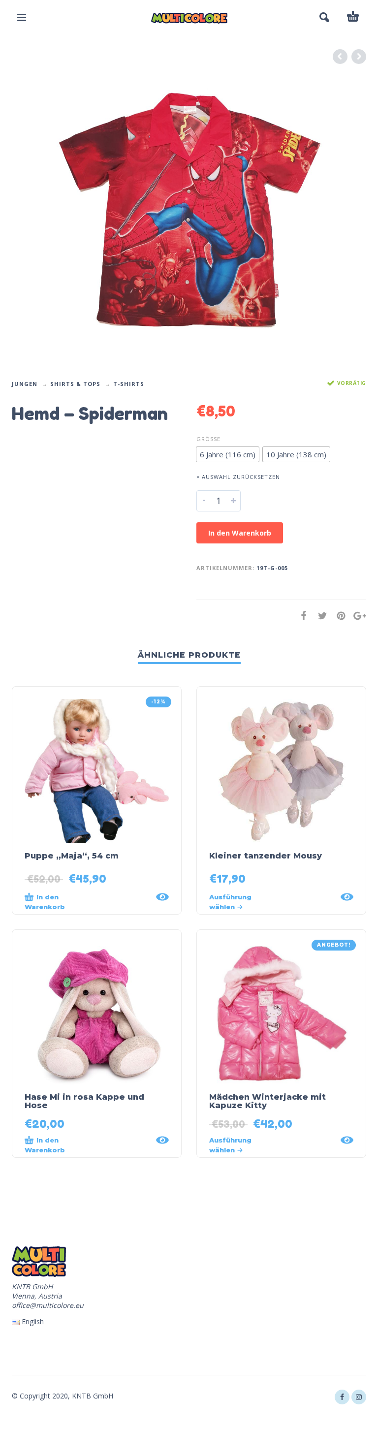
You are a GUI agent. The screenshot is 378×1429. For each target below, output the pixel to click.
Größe (208, 439)
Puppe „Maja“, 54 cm (72, 855)
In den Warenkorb (239, 533)
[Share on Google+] (356, 615)
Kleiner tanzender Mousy (265, 855)
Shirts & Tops (75, 383)
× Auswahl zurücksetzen (238, 476)
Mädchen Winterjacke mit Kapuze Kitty (267, 1101)
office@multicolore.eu (48, 1305)
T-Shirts (128, 383)
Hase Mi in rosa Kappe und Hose (84, 1101)
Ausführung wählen (230, 902)
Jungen (24, 383)
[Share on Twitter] (319, 615)
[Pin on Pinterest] (338, 615)
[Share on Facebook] (300, 615)
